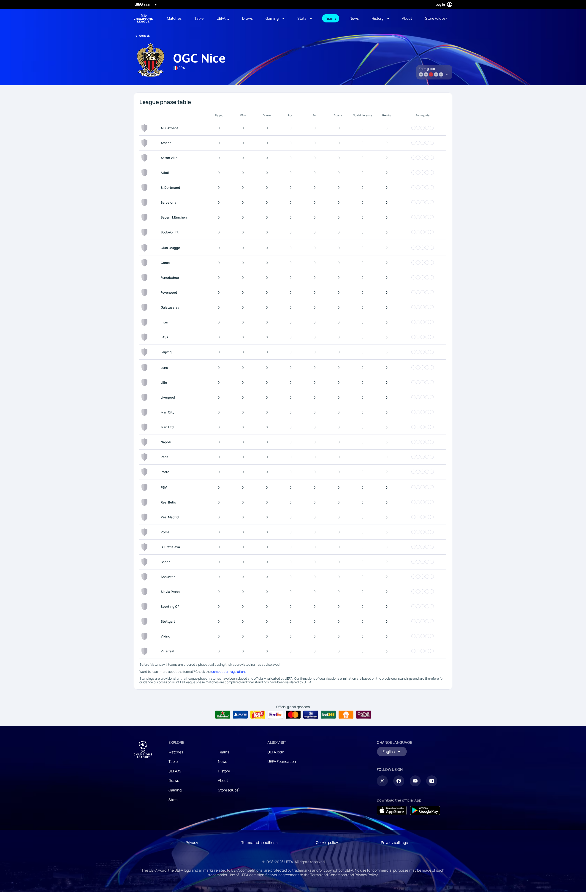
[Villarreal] (145, 651)
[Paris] (145, 457)
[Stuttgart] (145, 621)
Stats (172, 799)
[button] (275, 18)
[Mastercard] (293, 715)
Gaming (175, 790)
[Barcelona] (145, 202)
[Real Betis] (145, 502)
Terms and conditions (259, 842)
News (222, 761)
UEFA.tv (174, 771)
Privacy (192, 842)
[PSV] (145, 487)
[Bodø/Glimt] (145, 232)
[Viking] (145, 636)
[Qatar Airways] (363, 715)
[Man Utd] (145, 427)
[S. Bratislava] (145, 547)
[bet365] (328, 715)
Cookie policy (327, 842)
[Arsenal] (145, 143)
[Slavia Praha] (145, 591)
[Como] (145, 262)
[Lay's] (257, 715)
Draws (173, 780)
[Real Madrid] (145, 517)
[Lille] (145, 382)
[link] (174, 18)
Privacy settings (394, 842)
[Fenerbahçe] (145, 277)
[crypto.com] (310, 715)
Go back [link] (144, 36)
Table (173, 761)
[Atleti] (145, 172)
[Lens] (145, 367)
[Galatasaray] (145, 307)
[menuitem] (175, 18)
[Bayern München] (145, 217)
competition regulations (228, 671)
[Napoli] (145, 442)
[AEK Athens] (145, 128)
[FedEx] (275, 715)
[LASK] (145, 337)
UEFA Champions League (143, 18)
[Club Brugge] (145, 248)
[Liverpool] (145, 397)
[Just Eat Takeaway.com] (346, 715)
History (224, 771)
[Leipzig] (145, 352)
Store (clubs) (229, 790)
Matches (175, 752)
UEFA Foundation (281, 761)
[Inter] (145, 322)
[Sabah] (145, 562)
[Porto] (145, 472)
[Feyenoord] (145, 292)
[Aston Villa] (145, 157)
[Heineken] (222, 715)
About (223, 780)
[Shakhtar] (145, 576)
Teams (223, 752)
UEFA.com (275, 752)
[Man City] (145, 412)
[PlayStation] (240, 715)
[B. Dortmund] (145, 187)
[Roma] (145, 532)
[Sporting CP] (145, 606)
